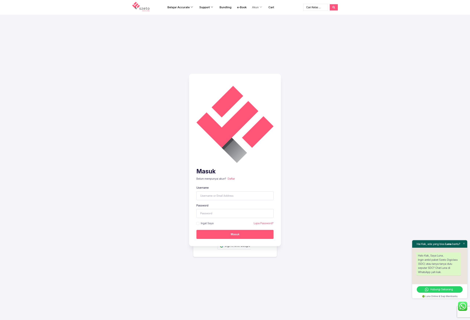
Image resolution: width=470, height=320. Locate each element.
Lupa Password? (264, 223)
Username (202, 187)
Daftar (231, 178)
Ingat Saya (207, 223)
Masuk (235, 234)
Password (202, 205)
